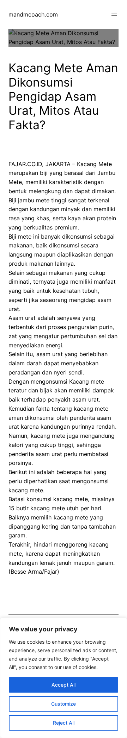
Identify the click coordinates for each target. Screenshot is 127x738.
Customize (63, 704)
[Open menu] (114, 14)
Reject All (63, 723)
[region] (63, 678)
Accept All (63, 685)
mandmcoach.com (33, 14)
